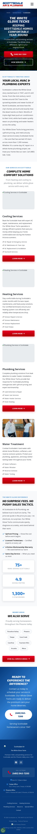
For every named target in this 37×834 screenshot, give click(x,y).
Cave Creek (23, 637)
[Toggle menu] (32, 4)
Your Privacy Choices (19, 824)
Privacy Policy (13, 821)
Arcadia (14, 648)
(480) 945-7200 (20, 54)
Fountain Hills (24, 643)
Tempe (12, 637)
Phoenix (27, 631)
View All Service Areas (17, 659)
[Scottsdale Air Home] (12, 4)
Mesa (24, 648)
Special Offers (29, 807)
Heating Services (24, 803)
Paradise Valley (13, 631)
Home (8, 13)
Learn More (17, 258)
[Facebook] (16, 762)
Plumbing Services (9, 807)
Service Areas (17, 13)
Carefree (11, 643)
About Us (20, 807)
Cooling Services (12, 803)
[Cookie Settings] (3, 830)
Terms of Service (23, 821)
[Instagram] (21, 762)
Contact (18, 810)
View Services (17, 62)
